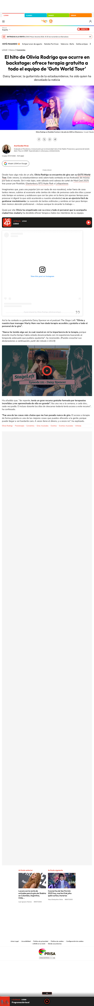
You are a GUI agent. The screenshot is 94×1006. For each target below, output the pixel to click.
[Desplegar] (47, 993)
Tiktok (37, 911)
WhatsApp (49, 139)
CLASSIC (29, 15)
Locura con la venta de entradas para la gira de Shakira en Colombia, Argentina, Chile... (32, 894)
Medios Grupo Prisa (47, 957)
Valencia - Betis (67, 44)
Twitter (44, 139)
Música (12, 50)
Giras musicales (42, 426)
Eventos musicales (66, 426)
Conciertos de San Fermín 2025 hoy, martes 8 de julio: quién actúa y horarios (60, 893)
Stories (62, 911)
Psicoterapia (19, 426)
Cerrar (90, 37)
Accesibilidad (26, 941)
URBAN (73, 15)
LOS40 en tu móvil (39, 944)
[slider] (47, 996)
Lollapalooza (62, 183)
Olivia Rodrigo (7, 426)
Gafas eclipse (82, 44)
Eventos (54, 426)
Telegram (55, 139)
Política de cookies (57, 941)
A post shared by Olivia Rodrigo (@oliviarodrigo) (42, 312)
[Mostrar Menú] (3, 21)
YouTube (42, 911)
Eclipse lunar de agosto (32, 44)
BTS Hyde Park (45, 183)
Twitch (57, 911)
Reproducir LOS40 (88, 222)
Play (47, 1001)
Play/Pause (47, 371)
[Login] (90, 21)
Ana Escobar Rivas (21, 146)
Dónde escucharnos (55, 944)
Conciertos (21, 50)
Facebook (39, 139)
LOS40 (6, 15)
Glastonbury (31, 183)
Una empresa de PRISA (47, 951)
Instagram (32, 911)
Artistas (78, 426)
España (5, 30)
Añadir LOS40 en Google (17, 163)
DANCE (51, 15)
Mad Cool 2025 (81, 180)
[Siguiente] (90, 44)
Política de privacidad (40, 941)
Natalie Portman (51, 44)
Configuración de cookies (74, 941)
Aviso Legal (15, 941)
